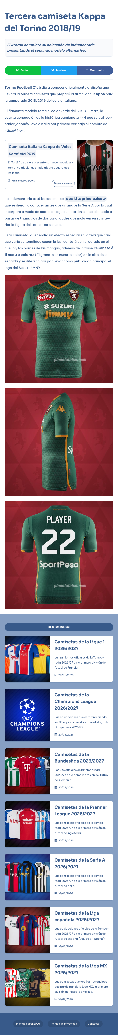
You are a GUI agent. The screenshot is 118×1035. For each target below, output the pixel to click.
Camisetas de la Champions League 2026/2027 (75, 701)
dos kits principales (84, 199)
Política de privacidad (64, 1023)
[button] (8, 10)
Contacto (94, 1023)
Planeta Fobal (28, 1023)
